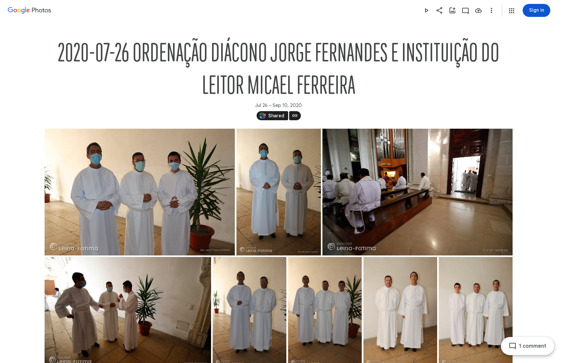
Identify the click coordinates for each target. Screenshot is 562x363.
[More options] (491, 10)
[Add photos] (452, 10)
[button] (511, 10)
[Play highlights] (426, 10)
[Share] (439, 10)
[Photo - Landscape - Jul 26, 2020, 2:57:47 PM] (140, 192)
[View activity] (465, 10)
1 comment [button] (532, 346)
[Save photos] (478, 10)
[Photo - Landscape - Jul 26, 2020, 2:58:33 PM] (417, 192)
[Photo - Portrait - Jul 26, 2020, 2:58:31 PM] (278, 192)
